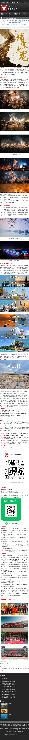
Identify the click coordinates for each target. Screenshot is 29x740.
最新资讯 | (13, 722)
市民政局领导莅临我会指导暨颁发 (8, 683)
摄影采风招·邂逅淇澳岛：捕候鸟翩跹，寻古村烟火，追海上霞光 (13, 692)
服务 (24, 14)
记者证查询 (9, 2)
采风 (7, 18)
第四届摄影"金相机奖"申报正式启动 (8, 681)
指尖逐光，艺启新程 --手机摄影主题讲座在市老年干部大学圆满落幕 (14, 689)
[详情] (10, 703)
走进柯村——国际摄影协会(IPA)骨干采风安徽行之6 (11, 686)
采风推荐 (11, 18)
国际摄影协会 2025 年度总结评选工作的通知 (10, 694)
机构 (17, 14)
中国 (9, 13)
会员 (22, 14)
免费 (22, 13)
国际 (6, 13)
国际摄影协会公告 (5, 678)
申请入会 (14, 2)
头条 (4, 13)
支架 (9, 14)
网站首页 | (9, 722)
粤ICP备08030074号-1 (10, 731)
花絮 (24, 13)
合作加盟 (19, 2)
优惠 (19, 13)
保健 (11, 14)
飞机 (6, 14)
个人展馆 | (21, 722)
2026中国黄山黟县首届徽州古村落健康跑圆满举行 (11, 688)
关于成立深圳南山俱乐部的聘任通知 (8, 697)
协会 (11, 13)
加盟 (19, 14)
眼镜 (4, 14)
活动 (17, 13)
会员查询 (4, 2)
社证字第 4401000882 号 (18, 731)
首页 (4, 18)
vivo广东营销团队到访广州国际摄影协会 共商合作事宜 (11, 684)
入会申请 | (25, 722)
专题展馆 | (17, 722)
